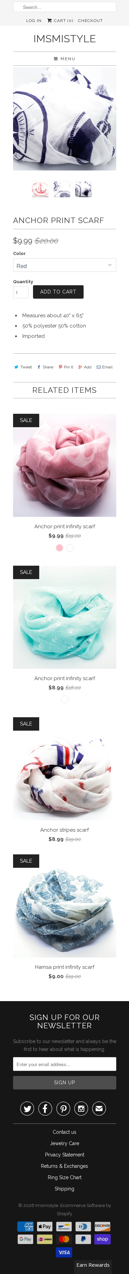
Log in (34, 20)
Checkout (90, 20)
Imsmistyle (64, 39)
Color (19, 253)
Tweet (26, 367)
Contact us (64, 1132)
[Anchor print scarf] (64, 118)
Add (88, 367)
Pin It (68, 367)
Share (48, 367)
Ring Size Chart (65, 1177)
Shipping (64, 1189)
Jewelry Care (64, 1143)
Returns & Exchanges (64, 1166)
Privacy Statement (64, 1154)
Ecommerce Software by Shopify (84, 1209)
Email (107, 367)
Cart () (63, 20)
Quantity (23, 281)
